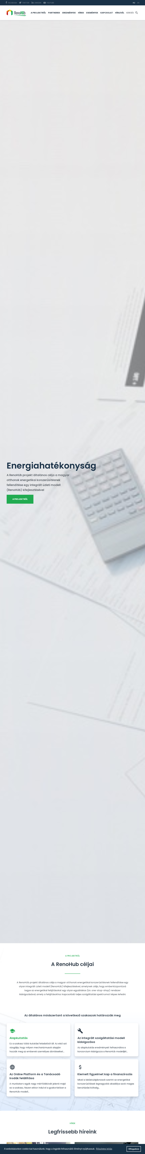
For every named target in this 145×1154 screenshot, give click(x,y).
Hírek (81, 12)
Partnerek (54, 12)
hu (134, 3)
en (138, 3)
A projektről (38, 12)
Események (92, 12)
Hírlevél (119, 12)
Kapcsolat (106, 12)
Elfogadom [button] (134, 1149)
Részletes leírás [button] (104, 1149)
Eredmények (69, 12)
